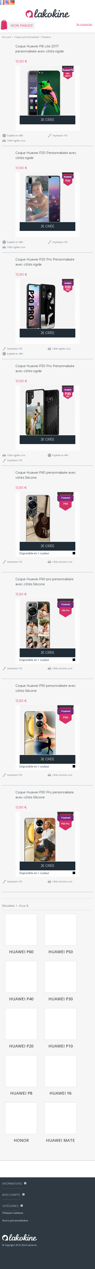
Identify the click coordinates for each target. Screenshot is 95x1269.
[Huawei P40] (21, 977)
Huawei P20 (21, 1046)
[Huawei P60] (21, 930)
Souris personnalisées (15, 1220)
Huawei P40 (21, 998)
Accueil (6, 37)
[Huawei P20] (21, 1024)
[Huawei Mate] (60, 1118)
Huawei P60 (21, 951)
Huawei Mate (60, 1140)
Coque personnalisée (26, 37)
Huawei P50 (60, 951)
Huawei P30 (60, 998)
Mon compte (11, 1195)
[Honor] (21, 1118)
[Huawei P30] (60, 977)
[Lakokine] (47, 13)
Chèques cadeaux (12, 1212)
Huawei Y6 (60, 1093)
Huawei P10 (60, 1046)
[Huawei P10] (60, 1024)
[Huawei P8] (21, 1071)
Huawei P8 (21, 1093)
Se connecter (84, 24)
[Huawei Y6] (60, 1071)
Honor (21, 1140)
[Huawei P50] (60, 930)
